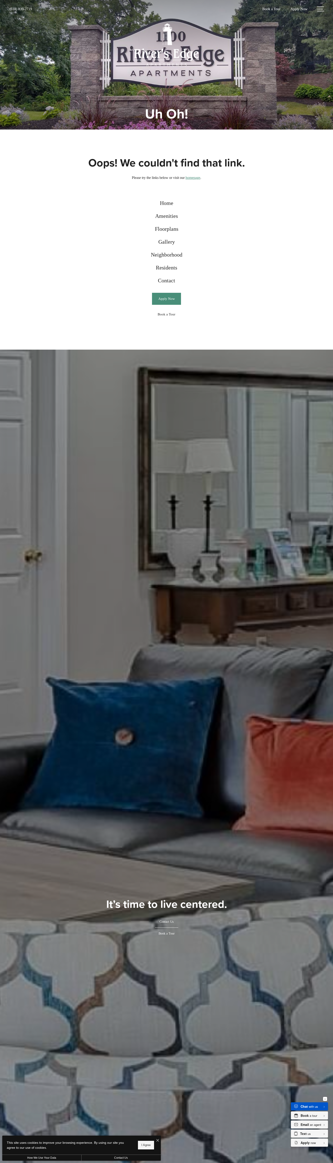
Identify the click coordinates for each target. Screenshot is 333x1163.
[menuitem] (166, 203)
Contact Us (121, 1157)
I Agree (146, 1145)
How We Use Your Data (41, 1157)
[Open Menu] (320, 9)
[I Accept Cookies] (157, 1140)
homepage (193, 178)
